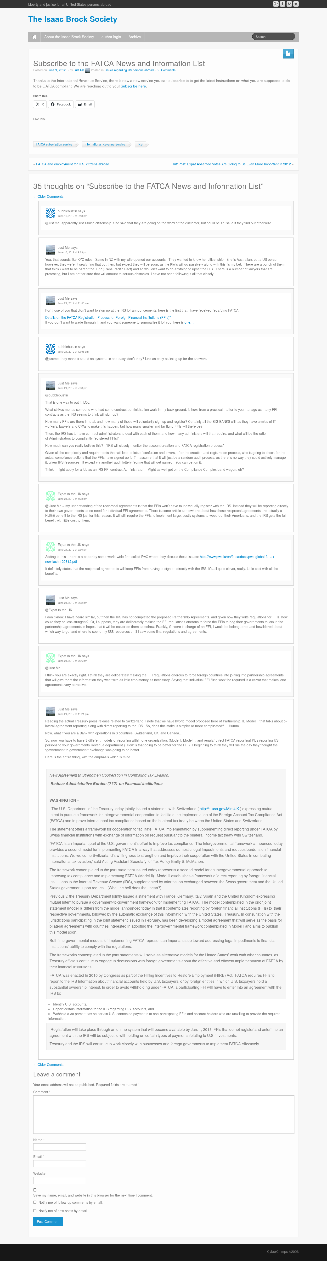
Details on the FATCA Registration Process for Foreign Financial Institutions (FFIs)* (108, 317)
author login (111, 36)
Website (39, 1173)
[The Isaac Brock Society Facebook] (282, 4)
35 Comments (166, 70)
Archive (135, 36)
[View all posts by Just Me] (87, 70)
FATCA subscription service (54, 144)
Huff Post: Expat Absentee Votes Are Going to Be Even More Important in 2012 (231, 164)
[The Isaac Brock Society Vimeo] (289, 4)
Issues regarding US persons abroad (129, 70)
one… (189, 322)
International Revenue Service (105, 144)
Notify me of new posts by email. (63, 1210)
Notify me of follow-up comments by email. (71, 1202)
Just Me (79, 70)
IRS (139, 144)
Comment (41, 1091)
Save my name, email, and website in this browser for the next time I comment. (93, 1195)
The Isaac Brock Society (72, 18)
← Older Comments (48, 196)
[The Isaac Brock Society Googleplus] (276, 4)
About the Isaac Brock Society (69, 36)
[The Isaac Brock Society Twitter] (296, 4)
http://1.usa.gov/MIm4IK (219, 808)
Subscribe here (133, 85)
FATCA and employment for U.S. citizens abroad (72, 164)
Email (38, 1156)
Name (39, 1139)
